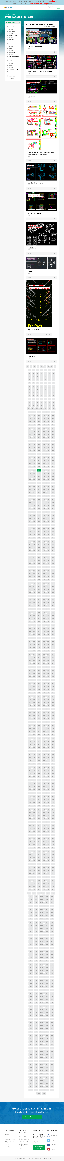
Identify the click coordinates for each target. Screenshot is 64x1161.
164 (44, 444)
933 (48, 857)
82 (37, 402)
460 (53, 602)
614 (44, 686)
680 (44, 722)
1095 (52, 954)
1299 (46, 1086)
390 (34, 567)
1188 (41, 1015)
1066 (31, 938)
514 (53, 631)
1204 (46, 1025)
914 (44, 848)
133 (39, 428)
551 (30, 654)
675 (48, 718)
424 (53, 583)
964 (53, 873)
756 (34, 764)
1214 (46, 1032)
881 (30, 831)
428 (44, 586)
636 (34, 699)
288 (34, 512)
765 (48, 767)
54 (37, 389)
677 (30, 722)
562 (53, 657)
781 (39, 776)
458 (44, 602)
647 (30, 705)
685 (39, 725)
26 (37, 376)
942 (34, 864)
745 (39, 757)
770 (44, 770)
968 (44, 877)
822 (34, 799)
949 (39, 867)
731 (30, 751)
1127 (36, 977)
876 (34, 828)
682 (53, 722)
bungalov (30, 271)
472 (53, 609)
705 (48, 734)
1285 (52, 1077)
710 (44, 738)
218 (44, 473)
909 (48, 844)
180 (34, 454)
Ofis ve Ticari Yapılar (14, 56)
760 (53, 764)
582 (34, 670)
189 (48, 457)
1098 (41, 957)
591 (48, 673)
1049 (46, 925)
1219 (46, 1035)
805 (39, 789)
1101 (31, 961)
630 (34, 696)
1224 (46, 1038)
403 (39, 573)
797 (30, 786)
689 (30, 728)
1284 (46, 1077)
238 (53, 483)
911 (30, 848)
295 (39, 515)
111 (48, 415)
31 (29, 379)
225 (48, 476)
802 (53, 786)
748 (53, 757)
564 (34, 660)
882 (34, 831)
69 (41, 395)
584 (44, 670)
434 (44, 589)
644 (44, 702)
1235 (52, 1044)
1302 (36, 1090)
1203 (41, 1025)
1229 (46, 1041)
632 (44, 696)
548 (44, 651)
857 (30, 818)
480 (34, 615)
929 (30, 857)
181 (39, 454)
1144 (46, 986)
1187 (36, 1015)
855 (48, 815)
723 (48, 744)
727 (39, 747)
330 (34, 534)
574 (53, 663)
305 (30, 521)
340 (53, 538)
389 (30, 567)
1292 (36, 1083)
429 (48, 586)
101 (30, 412)
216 (34, 473)
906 (34, 844)
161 (30, 444)
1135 (52, 980)
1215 (52, 1032)
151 (39, 437)
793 (39, 783)
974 (44, 880)
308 (44, 521)
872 (44, 825)
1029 (46, 912)
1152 (36, 993)
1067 (36, 938)
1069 (46, 938)
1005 (52, 896)
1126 (31, 977)
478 (53, 612)
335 (30, 538)
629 (30, 696)
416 (44, 579)
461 (30, 605)
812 (44, 793)
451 (39, 599)
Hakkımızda (8, 1137)
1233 (41, 1044)
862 (53, 818)
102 (34, 412)
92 (49, 405)
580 (53, 667)
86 (53, 402)
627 (48, 693)
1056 (31, 931)
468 (34, 609)
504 (34, 628)
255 (48, 492)
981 (48, 883)
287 (30, 512)
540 (34, 647)
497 (30, 625)
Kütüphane (12, 52)
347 (30, 544)
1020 (52, 906)
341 (30, 541)
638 (44, 699)
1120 (52, 970)
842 (44, 809)
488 (44, 618)
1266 (31, 1067)
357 (48, 547)
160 (53, 441)
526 (53, 638)
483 (48, 615)
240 (34, 486)
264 (34, 499)
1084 (46, 948)
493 (39, 621)
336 (34, 538)
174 (34, 450)
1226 (31, 1041)
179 (30, 454)
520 (53, 634)
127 (39, 425)
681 (48, 722)
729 (48, 747)
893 (30, 838)
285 (48, 508)
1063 (41, 935)
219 (48, 473)
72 (53, 395)
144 (34, 434)
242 (44, 486)
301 (39, 518)
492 (34, 621)
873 (48, 825)
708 (34, 738)
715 (39, 741)
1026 (31, 912)
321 (48, 528)
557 (30, 657)
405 (48, 573)
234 (34, 483)
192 (34, 460)
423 (48, 583)
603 (48, 680)
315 (48, 525)
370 (53, 554)
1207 (36, 1028)
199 (39, 463)
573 (48, 663)
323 (30, 531)
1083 (41, 948)
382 (53, 560)
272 (44, 502)
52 (29, 389)
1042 (36, 922)
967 (39, 877)
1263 (41, 1064)
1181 (31, 1012)
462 (34, 605)
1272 (36, 1070)
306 (34, 521)
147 (48, 434)
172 (53, 447)
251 (30, 492)
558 (34, 657)
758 (44, 764)
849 (48, 812)
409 (39, 576)
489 (48, 618)
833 (30, 806)
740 (44, 754)
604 (53, 680)
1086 (31, 951)
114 (34, 418)
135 (48, 428)
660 (34, 712)
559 (39, 657)
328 (53, 531)
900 (34, 841)
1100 (52, 957)
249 (48, 489)
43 (49, 383)
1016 (31, 906)
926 (44, 854)
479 (30, 615)
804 (34, 789)
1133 (41, 980)
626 (44, 693)
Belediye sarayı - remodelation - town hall (40, 71)
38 (29, 383)
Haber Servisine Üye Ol (39, 1147)
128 (44, 425)
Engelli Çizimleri (13, 35)
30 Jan (29, 52)
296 (44, 515)
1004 (46, 896)
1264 (46, 1064)
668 (44, 715)
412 (53, 576)
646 (53, 702)
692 (44, 728)
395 (30, 570)
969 (48, 877)
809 (30, 793)
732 (34, 751)
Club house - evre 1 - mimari (36, 46)
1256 (31, 1061)
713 (30, 741)
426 (34, 586)
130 (53, 425)
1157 (36, 996)
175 (39, 450)
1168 (41, 1002)
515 (30, 634)
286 (53, 508)
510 (34, 631)
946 (53, 864)
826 (53, 799)
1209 (46, 1028)
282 (34, 508)
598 (53, 676)
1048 (41, 925)
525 (48, 638)
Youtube (53, 1149)
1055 (52, 928)
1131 (31, 980)
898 (53, 838)
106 (53, 412)
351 (48, 544)
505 (39, 628)
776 (44, 773)
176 (44, 450)
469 (39, 609)
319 (39, 528)
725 (30, 747)
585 (48, 670)
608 (44, 683)
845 (30, 812)
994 (53, 889)
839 (30, 809)
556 (53, 654)
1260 (52, 1061)
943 (39, 864)
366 (34, 554)
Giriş (49, 7)
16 (53, 370)
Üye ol (53, 7)
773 (30, 773)
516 (34, 634)
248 (44, 489)
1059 (46, 931)
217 (39, 473)
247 (39, 489)
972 (34, 880)
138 (34, 431)
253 (39, 492)
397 (39, 570)
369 (48, 554)
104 (44, 412)
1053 (41, 928)
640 (53, 699)
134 (44, 428)
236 (44, 483)
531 (48, 641)
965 (30, 877)
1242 (36, 1051)
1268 (41, 1067)
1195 (52, 1019)
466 (53, 605)
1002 (36, 896)
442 (53, 592)
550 (53, 651)
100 (53, 408)
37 (53, 379)
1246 (31, 1054)
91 (45, 405)
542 (44, 647)
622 (53, 689)
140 (44, 431)
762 (34, 767)
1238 (41, 1048)
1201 (31, 1025)
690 (34, 728)
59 (29, 392)
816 (34, 796)
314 (44, 525)
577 (39, 667)
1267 (36, 1067)
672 (34, 718)
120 (34, 421)
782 (44, 776)
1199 (46, 1022)
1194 (46, 1019)
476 (44, 612)
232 (53, 479)
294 (34, 515)
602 (44, 680)
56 (45, 389)
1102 (36, 961)
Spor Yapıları (12, 76)
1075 (52, 941)
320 (44, 528)
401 (30, 573)
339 (48, 538)
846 (34, 812)
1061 (31, 935)
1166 (31, 1002)
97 (41, 408)
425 (30, 586)
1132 (36, 980)
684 (34, 725)
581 (30, 670)
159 (48, 441)
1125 (52, 973)
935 (30, 860)
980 (44, 883)
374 (44, 557)
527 (30, 641)
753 (48, 760)
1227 (36, 1041)
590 (44, 673)
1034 (46, 915)
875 (30, 828)
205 (39, 466)
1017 (36, 906)
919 (39, 851)
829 (39, 802)
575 (30, 667)
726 (34, 747)
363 (48, 550)
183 (48, 454)
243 (48, 486)
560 (44, 657)
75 (37, 399)
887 (30, 835)
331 (39, 534)
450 (34, 599)
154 (53, 437)
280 (53, 505)
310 (53, 521)
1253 (41, 1057)
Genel (10, 44)
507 (48, 628)
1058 (41, 931)
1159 (46, 996)
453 (48, 599)
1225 (52, 1038)
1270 (52, 1067)
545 (30, 651)
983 (30, 886)
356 (44, 547)
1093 (41, 954)
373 (39, 557)
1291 (31, 1083)
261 (48, 496)
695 (30, 731)
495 (48, 621)
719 (30, 744)
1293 (41, 1083)
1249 (46, 1054)
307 (39, 521)
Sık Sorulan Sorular (10, 1139)
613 (39, 686)
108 (34, 415)
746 (44, 757)
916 (53, 848)
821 (30, 799)
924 (34, 854)
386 (44, 563)
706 (53, 734)
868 (53, 822)
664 (53, 712)
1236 (31, 1048)
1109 (46, 964)
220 (53, 473)
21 (45, 373)
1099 (46, 957)
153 (48, 437)
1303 (41, 1090)
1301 (31, 1090)
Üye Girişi (7, 1147)
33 (37, 379)
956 (44, 870)
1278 (41, 1074)
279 (48, 505)
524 (44, 638)
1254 (46, 1057)
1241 (31, 1051)
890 (44, 835)
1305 (52, 1090)
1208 (41, 1028)
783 (48, 776)
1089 (46, 951)
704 (44, 734)
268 (53, 499)
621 (48, 689)
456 (34, 602)
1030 (52, 912)
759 (48, 764)
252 (34, 492)
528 (34, 641)
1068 (41, 938)
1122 (36, 973)
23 (53, 373)
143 (30, 434)
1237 (36, 1048)
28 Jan (29, 361)
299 (30, 518)
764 (44, 767)
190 (53, 457)
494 (44, 621)
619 (39, 689)
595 (39, 676)
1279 (46, 1074)
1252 (36, 1057)
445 (39, 596)
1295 (52, 1083)
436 (53, 589)
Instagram (54, 1135)
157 (39, 441)
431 (30, 589)
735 (48, 751)
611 (30, 686)
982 (53, 883)
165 (48, 444)
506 (44, 628)
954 (34, 870)
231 (48, 479)
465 (48, 605)
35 (45, 379)
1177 (36, 1009)
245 (30, 489)
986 (44, 886)
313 (39, 525)
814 (53, 793)
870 (34, 825)
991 (39, 889)
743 (30, 757)
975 (48, 880)
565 (39, 660)
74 (33, 399)
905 (30, 844)
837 (48, 806)
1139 (46, 983)
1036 (31, 919)
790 (53, 780)
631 (39, 696)
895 (39, 838)
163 (39, 444)
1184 (46, 1012)
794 (44, 783)
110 (44, 415)
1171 (31, 1006)
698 (44, 731)
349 (39, 544)
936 (34, 860)
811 (39, 793)
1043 (41, 922)
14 (45, 370)
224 (44, 476)
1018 (41, 906)
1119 (46, 970)
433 (39, 589)
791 (30, 783)
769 (39, 770)
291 (48, 512)
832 (53, 802)
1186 (31, 1015)
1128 (41, 977)
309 (48, 521)
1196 (31, 1022)
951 (48, 867)
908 (44, 844)
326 (44, 531)
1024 (46, 909)
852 (34, 815)
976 (53, 880)
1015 (52, 902)
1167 (36, 1002)
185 (30, 457)
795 (48, 783)
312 (34, 525)
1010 (52, 899)
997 (39, 893)
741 (48, 754)
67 (33, 395)
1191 (31, 1019)
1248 (41, 1054)
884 (44, 831)
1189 (46, 1015)
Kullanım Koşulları (24, 1136)
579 (48, 667)
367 (39, 554)
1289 (46, 1080)
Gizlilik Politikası (23, 1141)
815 (30, 796)
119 (30, 421)
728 (44, 747)
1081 (31, 948)
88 (33, 405)
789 (48, 780)
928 (53, 854)
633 (48, 696)
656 (44, 709)
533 (30, 644)
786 (34, 780)
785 (30, 780)
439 (39, 592)
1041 (31, 922)
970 (53, 877)
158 (44, 441)
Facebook (53, 1144)
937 (39, 860)
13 (41, 370)
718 (53, 741)
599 (30, 680)
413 (30, 579)
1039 (46, 919)
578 (44, 667)
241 (39, 486)
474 (34, 612)
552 (34, 654)
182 (44, 454)
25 (33, 376)
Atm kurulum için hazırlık (35, 213)
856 (53, 815)
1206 (31, 1028)
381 (48, 560)
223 (39, 476)
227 (30, 479)
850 (53, 812)
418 (53, 579)
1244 (46, 1051)
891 (48, 835)
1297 (36, 1086)
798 (34, 786)
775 (39, 773)
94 (29, 408)
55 (41, 389)
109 (39, 415)
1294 (46, 1083)
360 (34, 550)
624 (34, 693)
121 (39, 421)
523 (39, 638)
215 (30, 473)
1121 (31, 973)
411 (48, 576)
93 (53, 405)
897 (48, 838)
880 (53, 828)
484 (53, 615)
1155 (52, 993)
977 (30, 883)
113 (30, 418)
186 (34, 457)
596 (44, 676)
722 (44, 744)
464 (44, 605)
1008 (41, 899)
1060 (52, 931)
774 (34, 773)
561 (48, 657)
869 (30, 825)
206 (44, 466)
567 (48, 660)
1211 (31, 1032)
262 (53, 496)
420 (34, 583)
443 (30, 596)
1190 (52, 1015)
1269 (46, 1067)
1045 (52, 922)
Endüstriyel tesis (32, 248)
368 (44, 554)
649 (39, 705)
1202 (36, 1025)
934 (53, 857)
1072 (36, 941)
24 (29, 376)
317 (30, 528)
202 (53, 463)
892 (53, 835)
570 (34, 663)
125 (30, 425)
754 (53, 760)
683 (30, 725)
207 (48, 466)
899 (30, 841)
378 (34, 560)
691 (39, 728)
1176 (31, 1009)
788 (44, 780)
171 (48, 447)
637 (39, 699)
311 (30, 525)
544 (53, 647)
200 (44, 463)
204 (34, 466)
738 (34, 754)
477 (48, 612)
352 (53, 544)
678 (34, 722)
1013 (41, 902)
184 (53, 454)
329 (30, 534)
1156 (31, 996)
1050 (52, 925)
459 (48, 602)
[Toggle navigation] (58, 7)
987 (48, 886)
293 (30, 515)
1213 (41, 1032)
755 (30, 764)
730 (53, 747)
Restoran (11, 65)
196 (53, 460)
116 (44, 418)
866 (44, 822)
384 (34, 563)
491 (30, 621)
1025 (52, 909)
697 (39, 731)
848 (44, 812)
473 (30, 612)
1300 (52, 1086)
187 (39, 457)
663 (48, 712)
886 (53, 831)
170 (44, 447)
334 (53, 534)
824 (44, 799)
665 (30, 715)
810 (34, 793)
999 (48, 893)
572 (44, 663)
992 (44, 889)
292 (53, 512)
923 (30, 854)
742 (53, 754)
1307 (44, 1093)
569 (30, 663)
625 (39, 693)
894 (34, 838)
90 (41, 405)
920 (44, 851)
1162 (36, 999)
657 (48, 709)
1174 (46, 1006)
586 (53, 670)
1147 (36, 990)
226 (53, 476)
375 (48, 557)
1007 (36, 899)
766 (53, 767)
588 (34, 673)
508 (53, 628)
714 (34, 741)
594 (34, 676)
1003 (41, 896)
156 (34, 441)
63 (45, 392)
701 (30, 734)
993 (48, 889)
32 (33, 379)
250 (53, 489)
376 (53, 557)
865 (39, 822)
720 (34, 744)
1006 (31, 899)
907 (39, 844)
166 (53, 444)
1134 (46, 980)
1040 (52, 919)
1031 (31, 915)
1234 (46, 1044)
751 (39, 760)
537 (48, 644)
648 (34, 705)
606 (34, 683)
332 (44, 534)
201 (48, 463)
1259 (46, 1061)
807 (48, 789)
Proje (13, 14)
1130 (52, 977)
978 (34, 883)
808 (53, 789)
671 (30, 718)
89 (37, 405)
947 (30, 867)
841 (39, 809)
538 (53, 644)
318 (34, 528)
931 (39, 857)
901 (39, 841)
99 (49, 408)
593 (30, 676)
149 (30, 437)
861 (48, 818)
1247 (36, 1054)
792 (34, 783)
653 (30, 709)
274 (53, 502)
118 (53, 418)
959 (30, 873)
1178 (41, 1009)
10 (29, 370)
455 (30, 602)
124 (53, 421)
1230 (52, 1041)
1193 (41, 1019)
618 (34, 689)
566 (44, 660)
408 (34, 576)
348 (34, 544)
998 (43, 893)
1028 (41, 912)
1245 (52, 1051)
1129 (46, 977)
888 (34, 835)
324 (34, 531)
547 (39, 651)
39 (33, 383)
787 (39, 780)
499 (39, 625)
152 (44, 437)
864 (34, 822)
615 (48, 686)
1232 (36, 1044)
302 (44, 518)
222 (34, 476)
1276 (31, 1074)
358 (53, 547)
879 (48, 828)
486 (34, 618)
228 (34, 479)
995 (29, 893)
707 (30, 738)
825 (48, 799)
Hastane (11, 48)
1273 (41, 1070)
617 (30, 689)
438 (34, 592)
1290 (52, 1080)
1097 (36, 957)
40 (37, 383)
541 (39, 647)
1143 (41, 986)
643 (39, 702)
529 (39, 641)
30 (53, 376)
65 (53, 392)
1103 (41, 961)
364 (53, 550)
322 (53, 528)
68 (37, 395)
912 (34, 848)
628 (53, 693)
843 (48, 809)
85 (49, 402)
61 (37, 392)
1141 (31, 986)
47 (37, 386)
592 (53, 673)
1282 (36, 1077)
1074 (46, 941)
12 (37, 370)
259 (39, 496)
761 (30, 767)
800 (44, 786)
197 (30, 463)
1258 (41, 1061)
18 (33, 373)
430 (53, 586)
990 (34, 889)
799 (39, 786)
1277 (36, 1074)
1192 (36, 1019)
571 (39, 663)
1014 (46, 902)
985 (39, 886)
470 (44, 609)
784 (53, 776)
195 (48, 460)
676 (53, 718)
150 (34, 437)
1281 (31, 1077)
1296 (31, 1086)
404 (44, 573)
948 (34, 867)
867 (48, 822)
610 (53, 683)
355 (39, 547)
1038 (41, 919)
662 (44, 712)
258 (34, 496)
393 (48, 567)
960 (34, 873)
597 (48, 676)
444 (34, 596)
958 (53, 870)
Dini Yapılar (12, 31)
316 (53, 525)
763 (39, 767)
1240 (52, 1048)
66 (29, 395)
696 (34, 731)
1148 (41, 990)
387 (48, 563)
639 (48, 699)
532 (53, 641)
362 (44, 550)
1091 (31, 954)
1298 (41, 1086)
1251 (31, 1057)
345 (48, 541)
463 (39, 605)
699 (48, 731)
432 (34, 589)
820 (53, 796)
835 (39, 806)
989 (30, 889)
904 (53, 841)
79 (53, 399)
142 (53, 431)
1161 (31, 999)
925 (39, 854)
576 (34, 667)
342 (34, 541)
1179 (46, 1009)
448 (53, 596)
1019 (46, 906)
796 (53, 783)
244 (53, 486)
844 (53, 809)
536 (44, 644)
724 (53, 744)
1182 (36, 1012)
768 (34, 770)
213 (48, 470)
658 (53, 709)
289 (39, 512)
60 (33, 392)
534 (34, 644)
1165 (52, 999)
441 (48, 592)
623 (30, 693)
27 (41, 376)
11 (33, 370)
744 (34, 757)
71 (49, 395)
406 (53, 573)
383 (30, 563)
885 (48, 831)
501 (48, 625)
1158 (41, 996)
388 (53, 563)
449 (30, 599)
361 (39, 550)
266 (44, 499)
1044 (46, 922)
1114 (46, 967)
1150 (52, 990)
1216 (31, 1035)
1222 (36, 1038)
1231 (31, 1044)
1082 (36, 948)
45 (29, 386)
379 (39, 560)
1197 (36, 1022)
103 (39, 412)
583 (39, 670)
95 (33, 408)
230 (44, 479)
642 (34, 702)
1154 (46, 993)
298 (53, 515)
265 (39, 499)
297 (48, 515)
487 (39, 618)
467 (30, 609)
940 (53, 860)
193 (39, 460)
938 (44, 860)
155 (30, 441)
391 (39, 567)
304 (53, 518)
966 (34, 877)
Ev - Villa (11, 39)
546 (34, 651)
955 (39, 870)
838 (53, 806)
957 (48, 870)
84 (45, 402)
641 (30, 702)
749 (30, 760)
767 (30, 770)
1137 (36, 983)
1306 (38, 1093)
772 (53, 770)
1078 (41, 944)
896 (44, 838)
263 (30, 499)
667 (39, 715)
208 (53, 466)
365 (30, 554)
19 (37, 373)
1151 (31, 993)
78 (49, 399)
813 (48, 793)
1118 (41, 970)
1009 (46, 899)
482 (44, 615)
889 (39, 835)
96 (37, 408)
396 (34, 570)
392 (44, 567)
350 (44, 544)
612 (34, 686)
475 (39, 612)
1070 (52, 938)
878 (44, 828)
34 (41, 379)
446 (44, 596)
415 (39, 579)
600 (34, 680)
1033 (41, 915)
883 (39, 831)
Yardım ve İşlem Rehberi (23, 1145)
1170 (52, 1002)
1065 (52, 935)
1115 (52, 967)
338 (44, 538)
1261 (31, 1064)
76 (41, 399)
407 (30, 576)
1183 (41, 1012)
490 (53, 618)
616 (53, 686)
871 (39, 825)
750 (34, 760)
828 (34, 802)
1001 (31, 896)
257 (30, 496)
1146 (31, 990)
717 (48, 741)
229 (39, 479)
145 (39, 434)
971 (30, 880)
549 (48, 651)
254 (44, 492)
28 (45, 376)
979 (39, 883)
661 (39, 712)
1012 (36, 902)
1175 (52, 1006)
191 (30, 460)
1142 (36, 986)
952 (53, 867)
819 (48, 796)
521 (30, 638)
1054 (46, 928)
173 (30, 450)
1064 (46, 935)
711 (48, 738)
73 (29, 399)
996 (34, 893)
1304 (46, 1090)
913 (39, 848)
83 (41, 402)
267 (48, 499)
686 (44, 725)
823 (39, 799)
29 (49, 376)
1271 (31, 1070)
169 (39, 447)
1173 (41, 1006)
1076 (31, 944)
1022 (36, 909)
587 (30, 673)
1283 (41, 1077)
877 (39, 828)
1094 (46, 954)
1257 (36, 1061)
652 (53, 705)
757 (39, 764)
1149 (46, 990)
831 (48, 802)
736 (53, 751)
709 (39, 738)
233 (30, 483)
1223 (41, 1038)
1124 (46, 973)
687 (48, 725)
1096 (31, 957)
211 (39, 470)
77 (45, 399)
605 (30, 683)
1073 (41, 941)
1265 (52, 1064)
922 (53, 851)
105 (48, 412)
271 (39, 502)
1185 (52, 1012)
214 (53, 470)
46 (33, 386)
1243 (41, 1051)
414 (34, 579)
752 (44, 760)
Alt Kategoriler (10, 22)
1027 (36, 912)
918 (34, 851)
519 (48, 634)
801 (48, 786)
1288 (41, 1080)
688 (53, 725)
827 (30, 802)
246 (34, 489)
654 (34, 709)
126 (34, 425)
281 (30, 508)
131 (30, 428)
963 (48, 873)
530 (44, 641)
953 (30, 870)
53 (33, 389)
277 (39, 505)
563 (30, 660)
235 (39, 483)
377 (30, 560)
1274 (46, 1070)
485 (30, 618)
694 (53, 728)
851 (30, 815)
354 (34, 547)
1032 (36, 915)
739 (39, 754)
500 (44, 625)
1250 (52, 1054)
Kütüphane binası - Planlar (35, 183)
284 (44, 508)
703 (39, 734)
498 (34, 625)
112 (53, 415)
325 (39, 531)
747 (48, 757)
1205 (52, 1025)
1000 (53, 893)
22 (49, 373)
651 (48, 705)
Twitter (53, 1140)
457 (39, 602)
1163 (41, 999)
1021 (31, 909)
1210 (52, 1028)
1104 (46, 961)
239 (30, 486)
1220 (52, 1035)
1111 (31, 967)
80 (29, 402)
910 (53, 844)
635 (30, 699)
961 (39, 873)
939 (48, 860)
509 (30, 631)
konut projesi (32, 356)
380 (44, 560)
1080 (52, 944)
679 (39, 722)
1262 (36, 1064)
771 (48, 770)
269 (30, 502)
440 (44, 592)
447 (48, 596)
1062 (36, 935)
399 (48, 570)
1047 (36, 925)
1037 (36, 919)
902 (44, 841)
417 (48, 579)
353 (30, 547)
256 (53, 492)
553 (39, 654)
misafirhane (31, 96)
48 (41, 386)
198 (34, 463)
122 (44, 421)
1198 (41, 1022)
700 (53, 731)
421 (39, 583)
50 (49, 386)
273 (48, 502)
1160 (52, 996)
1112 (36, 967)
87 (29, 405)
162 (34, 444)
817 (39, 796)
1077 (36, 944)
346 (53, 541)
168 (34, 447)
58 (53, 389)
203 (30, 466)
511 (39, 631)
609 (48, 683)
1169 (46, 1002)
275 (30, 505)
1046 (31, 925)
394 (53, 567)
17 (29, 373)
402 (34, 573)
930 (34, 857)
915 (48, 848)
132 (34, 428)
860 (44, 818)
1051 (31, 928)
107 (30, 415)
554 (44, 654)
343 (39, 541)
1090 (52, 951)
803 (30, 789)
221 (30, 476)
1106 (31, 964)
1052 (36, 928)
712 (53, 738)
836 (44, 806)
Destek (21, 1148)
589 (39, 673)
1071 (31, 941)
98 (45, 408)
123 (48, 421)
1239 (46, 1048)
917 (30, 851)
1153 (41, 993)
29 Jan (29, 277)
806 (44, 789)
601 (39, 680)
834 (34, 806)
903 (48, 841)
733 (39, 751)
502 (53, 625)
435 (48, 589)
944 (44, 864)
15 (49, 370)
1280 (52, 1074)
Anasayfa (7, 14)
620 (44, 689)
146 (44, 434)
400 (53, 570)
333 (48, 534)
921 (48, 851)
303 (48, 518)
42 (45, 383)
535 (39, 644)
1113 (41, 967)
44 (53, 383)
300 (34, 518)
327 (48, 531)
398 (44, 570)
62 (41, 392)
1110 (52, 964)
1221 (31, 1038)
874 (53, 825)
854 (44, 815)
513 (48, 631)
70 (45, 395)
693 (48, 728)
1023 (41, 909)
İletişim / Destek (9, 1142)
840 (34, 809)
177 (48, 450)
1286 (31, 1080)
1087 (36, 951)
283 (39, 508)
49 (45, 386)
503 (30, 628)
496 (53, 621)
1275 (52, 1070)
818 (44, 796)
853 (39, 815)
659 (30, 712)
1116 (31, 970)
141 (48, 431)
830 (44, 802)
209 (30, 470)
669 (48, 715)
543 (48, 647)
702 (34, 734)
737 (30, 754)
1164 (46, 999)
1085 (52, 948)
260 (44, 496)
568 (53, 660)
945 (48, 864)
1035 (52, 915)
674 (44, 718)
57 (49, 389)
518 (44, 634)
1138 (41, 983)
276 (34, 505)
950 (44, 867)
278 (44, 505)
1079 (46, 944)
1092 (36, 954)
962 (44, 873)
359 (30, 550)
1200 (52, 1022)
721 (39, 744)
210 (34, 470)
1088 (41, 951)
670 (53, 715)
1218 (41, 1035)
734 (44, 751)
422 (44, 583)
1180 (52, 1009)
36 (49, 379)
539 (30, 647)
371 (30, 557)
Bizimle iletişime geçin (32, 1117)
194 (44, 460)
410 (44, 576)
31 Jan (29, 76)
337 (39, 538)
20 (41, 373)
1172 (36, 1006)
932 (44, 857)
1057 (36, 931)
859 (39, 818)
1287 (36, 1080)
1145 (52, 986)
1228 (41, 1041)
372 (34, 557)
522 (34, 638)
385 (39, 563)
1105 (52, 961)
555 (48, 654)
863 (30, 822)
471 (48, 609)
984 (34, 886)
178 (53, 450)
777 (48, 773)
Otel (10, 61)
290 (44, 512)
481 (39, 615)
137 (30, 431)
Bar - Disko (12, 27)
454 (53, 599)
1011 (31, 902)
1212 (36, 1032)
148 (53, 434)
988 (53, 886)
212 (44, 470)
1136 (31, 983)
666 (34, 715)
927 (48, 854)
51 (53, 386)
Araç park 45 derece (33, 329)
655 (39, 709)
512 (44, 631)
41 (41, 383)
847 (39, 812)
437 (30, 592)
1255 (52, 1057)
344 (44, 541)
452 (44, 599)
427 (39, 586)
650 (44, 705)
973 (39, 880)
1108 (41, 964)
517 (39, 634)
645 (48, 702)
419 (30, 583)
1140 (52, 983)
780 (34, 776)
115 (39, 418)
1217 (36, 1035)
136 (53, 428)
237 (48, 483)
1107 (36, 964)
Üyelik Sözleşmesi (24, 1139)
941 (30, 864)
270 (34, 502)
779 (30, 776)
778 (53, 773)
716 (44, 741)
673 (39, 718)
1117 (36, 970)
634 (53, 696)
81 (33, 402)
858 (34, 818)
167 (30, 447)
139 (39, 431)
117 (48, 418)
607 (39, 683)
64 (49, 392)
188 (44, 457)
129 (48, 425)
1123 (41, 973)
